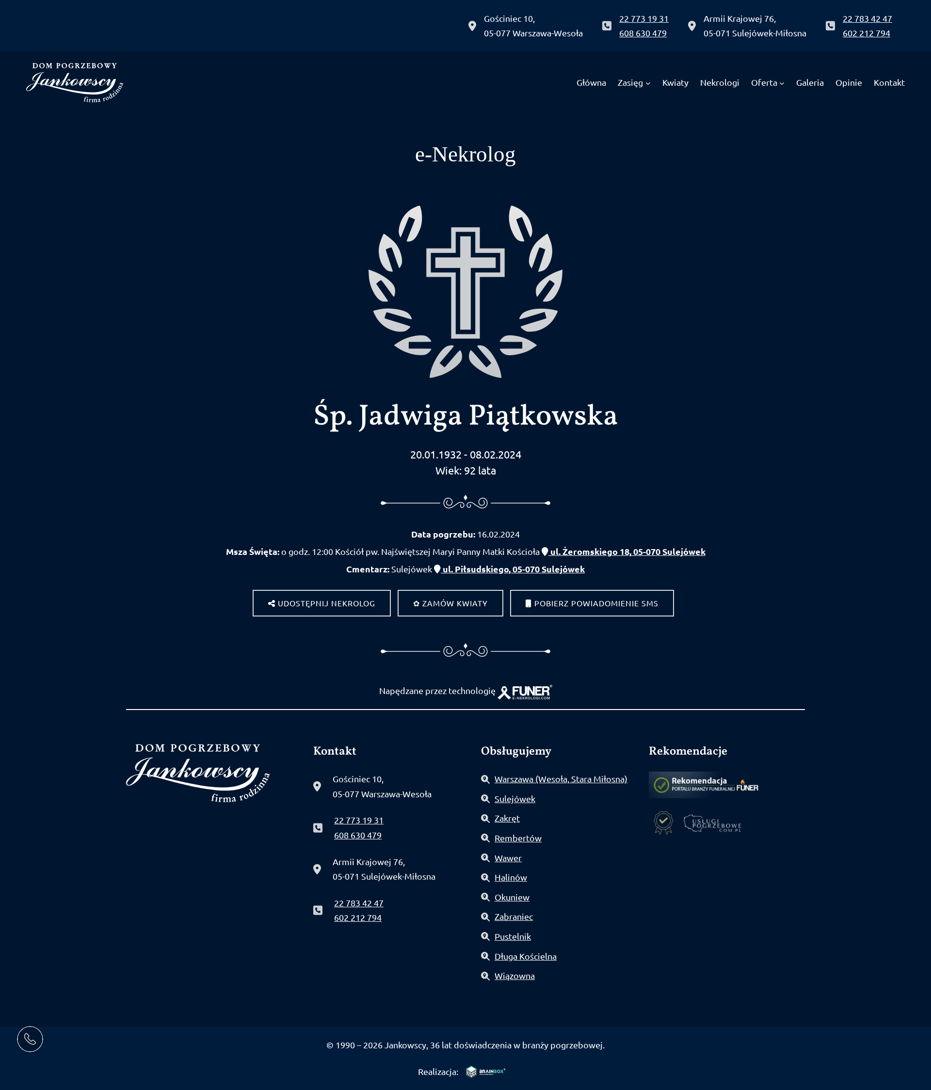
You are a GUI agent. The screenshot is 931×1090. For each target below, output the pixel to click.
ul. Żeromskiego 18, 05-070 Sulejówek (627, 551)
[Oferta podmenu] (782, 82)
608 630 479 (643, 33)
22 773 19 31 (644, 18)
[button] (27, 1030)
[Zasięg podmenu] (648, 82)
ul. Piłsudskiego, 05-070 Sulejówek (513, 568)
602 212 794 (866, 33)
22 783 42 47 (867, 18)
